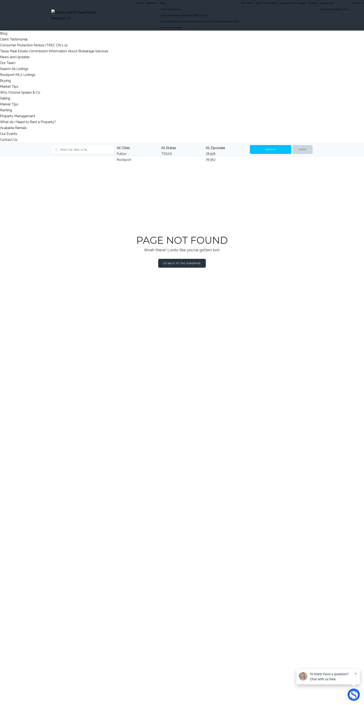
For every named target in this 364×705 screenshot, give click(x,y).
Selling (356, 2)
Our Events (8, 134)
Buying (312, 2)
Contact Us (8, 140)
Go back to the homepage (182, 263)
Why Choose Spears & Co (334, 9)
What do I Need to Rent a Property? (28, 122)
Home (139, 2)
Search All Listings (266, 2)
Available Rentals (13, 128)
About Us (151, 2)
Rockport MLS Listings (292, 3)
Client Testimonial (170, 9)
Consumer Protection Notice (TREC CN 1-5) (184, 15)
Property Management (17, 116)
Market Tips (326, 3)
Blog (162, 3)
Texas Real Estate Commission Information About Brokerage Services (199, 21)
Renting (6, 110)
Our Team (247, 2)
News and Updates (171, 27)
